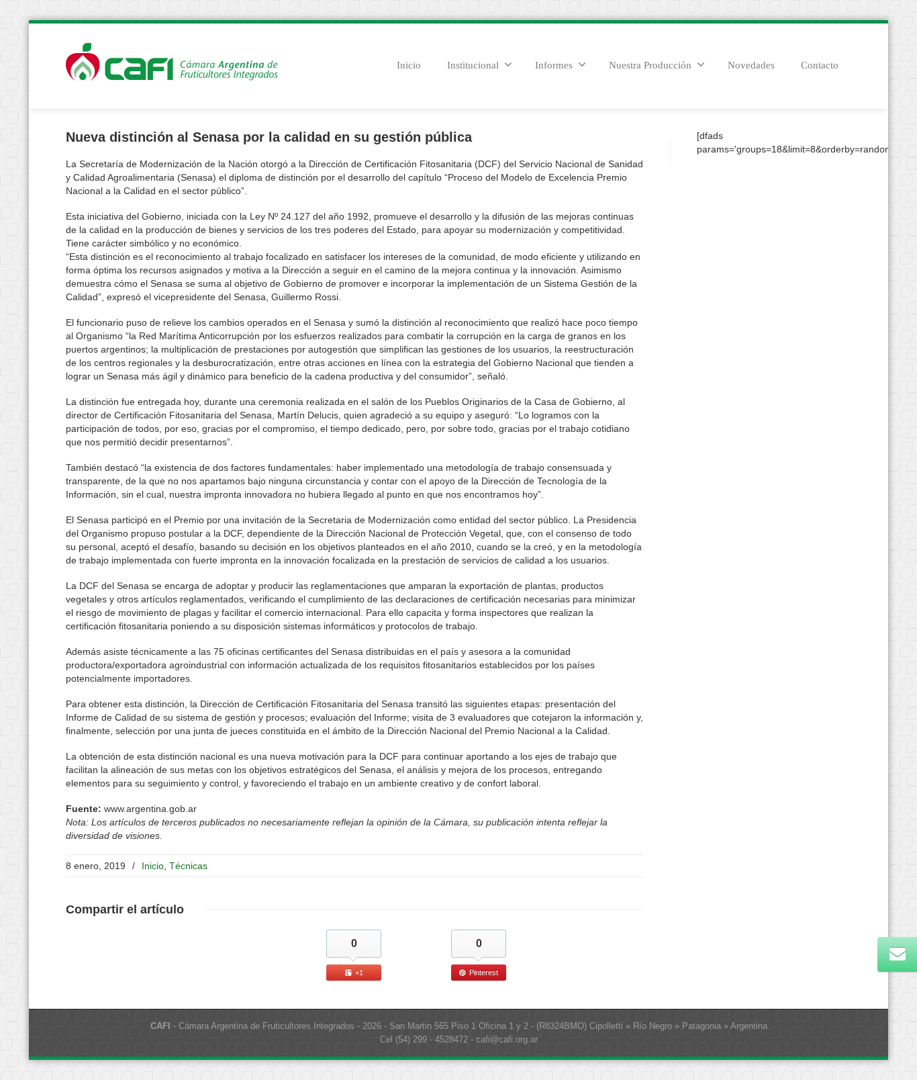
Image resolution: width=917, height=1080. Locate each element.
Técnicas (188, 865)
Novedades (751, 65)
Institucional (473, 65)
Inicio (409, 65)
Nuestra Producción (650, 65)
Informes (554, 65)
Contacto (819, 65)
